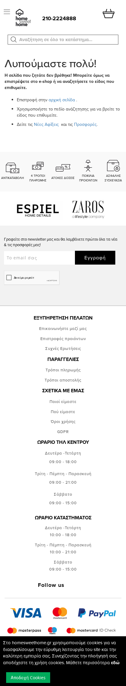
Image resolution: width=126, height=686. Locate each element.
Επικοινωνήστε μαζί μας (63, 328)
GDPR (63, 431)
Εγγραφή (95, 257)
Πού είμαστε (63, 411)
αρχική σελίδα (62, 100)
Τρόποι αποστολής (63, 380)
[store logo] (22, 18)
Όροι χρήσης (63, 421)
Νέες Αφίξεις (47, 124)
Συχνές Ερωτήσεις (63, 348)
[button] (14, 40)
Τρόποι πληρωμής (63, 370)
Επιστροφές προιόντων (63, 338)
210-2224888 (59, 18)
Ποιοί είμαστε (63, 401)
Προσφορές (85, 124)
